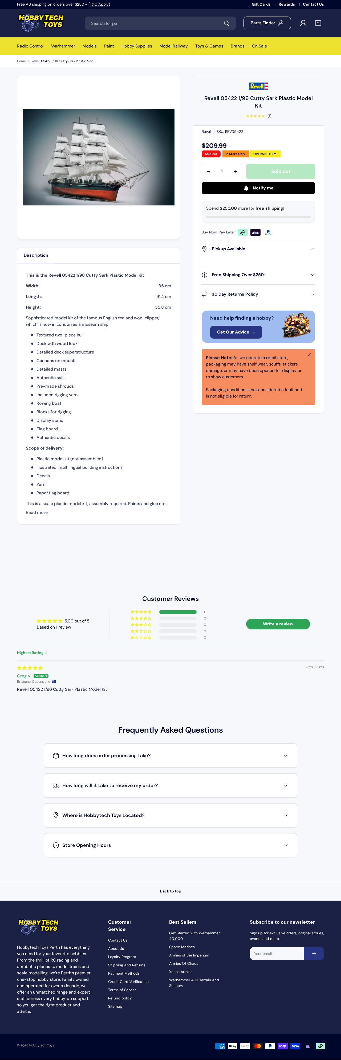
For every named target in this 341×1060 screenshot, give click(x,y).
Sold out (281, 171)
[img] (30, 668)
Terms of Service (122, 989)
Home (21, 61)
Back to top (170, 891)
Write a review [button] (278, 624)
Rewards (287, 4)
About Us (116, 948)
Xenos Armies (180, 971)
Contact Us (313, 4)
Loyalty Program (122, 956)
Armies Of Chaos (183, 963)
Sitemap (115, 1006)
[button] (318, 23)
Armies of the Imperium (189, 955)
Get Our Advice (233, 332)
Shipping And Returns (126, 965)
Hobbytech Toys (41, 1045)
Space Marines (182, 946)
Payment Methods (124, 973)
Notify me (263, 188)
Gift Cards (261, 4)
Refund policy (120, 998)
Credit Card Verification (128, 981)
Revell (207, 131)
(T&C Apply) (99, 4)
